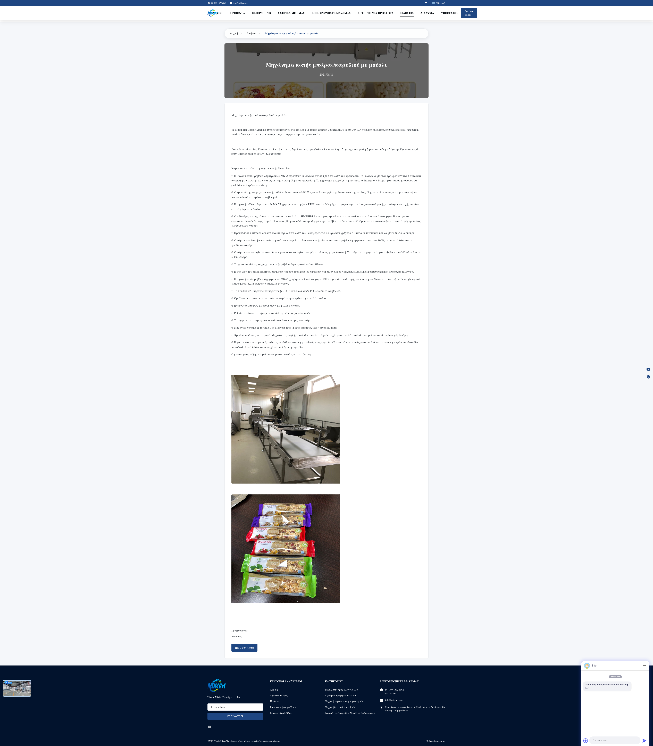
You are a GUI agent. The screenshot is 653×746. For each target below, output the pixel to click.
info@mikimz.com (240, 3)
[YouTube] (648, 369)
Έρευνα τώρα (469, 13)
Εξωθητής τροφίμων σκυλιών (340, 695)
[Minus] (644, 666)
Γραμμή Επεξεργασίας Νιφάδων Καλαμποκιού (350, 713)
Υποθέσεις (449, 13)
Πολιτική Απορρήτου (436, 741)
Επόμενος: (236, 636)
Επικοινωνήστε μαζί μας (331, 13)
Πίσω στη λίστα (244, 647)
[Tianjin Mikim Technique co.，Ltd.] (216, 685)
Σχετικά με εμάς (291, 13)
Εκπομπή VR (261, 13)
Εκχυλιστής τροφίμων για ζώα (341, 689)
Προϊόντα (237, 13)
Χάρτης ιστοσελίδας (281, 713)
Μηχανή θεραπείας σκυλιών (340, 707)
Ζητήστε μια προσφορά (376, 13)
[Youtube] (426, 3)
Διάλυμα (427, 13)
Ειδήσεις (407, 13)
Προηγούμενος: (239, 630)
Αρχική (218, 13)
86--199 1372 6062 (394, 689)
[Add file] (585, 740)
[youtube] (209, 727)
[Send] (644, 740)
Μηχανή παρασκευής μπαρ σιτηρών (344, 701)
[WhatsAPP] (648, 377)
